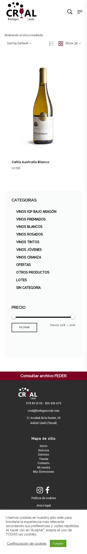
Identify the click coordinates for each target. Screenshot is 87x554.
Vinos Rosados (29, 234)
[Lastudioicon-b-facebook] (47, 490)
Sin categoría (28, 288)
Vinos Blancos (29, 227)
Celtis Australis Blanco (30, 162)
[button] (39, 113)
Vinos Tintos (27, 242)
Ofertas (23, 265)
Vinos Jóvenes (29, 250)
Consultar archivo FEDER (43, 375)
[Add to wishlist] (48, 113)
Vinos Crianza (28, 257)
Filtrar (24, 327)
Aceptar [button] (58, 543)
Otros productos (32, 272)
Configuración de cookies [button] (26, 543)
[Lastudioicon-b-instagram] (40, 490)
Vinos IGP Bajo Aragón (36, 211)
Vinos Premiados (31, 219)
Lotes (21, 280)
